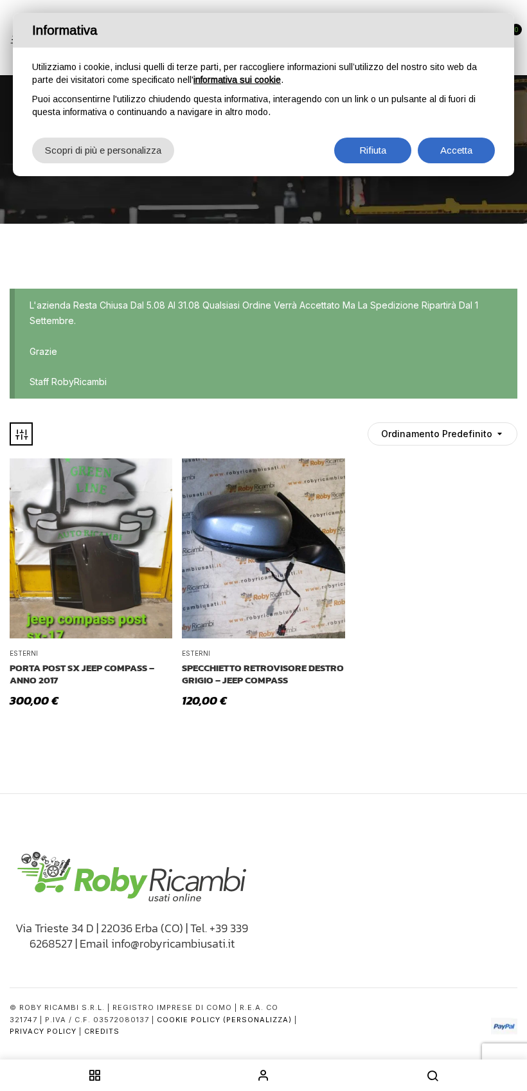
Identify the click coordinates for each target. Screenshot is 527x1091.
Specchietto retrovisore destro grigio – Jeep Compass (263, 674)
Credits (102, 1031)
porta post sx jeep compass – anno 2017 (82, 674)
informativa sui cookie (237, 80)
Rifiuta (372, 150)
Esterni (24, 653)
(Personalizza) (257, 1019)
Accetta (456, 150)
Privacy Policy (43, 1031)
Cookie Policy (188, 1019)
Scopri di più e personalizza (103, 150)
